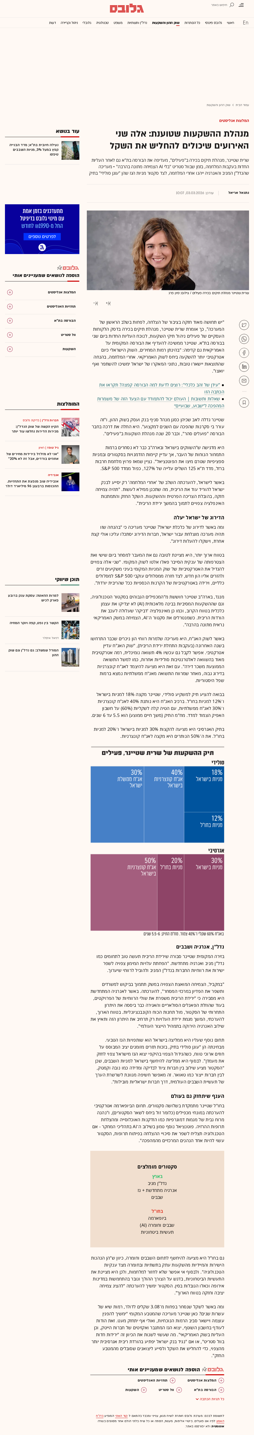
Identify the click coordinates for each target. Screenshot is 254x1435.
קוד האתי (121, 1416)
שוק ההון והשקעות (166, 22)
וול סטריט (166, 1389)
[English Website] (246, 22)
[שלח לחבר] (244, 381)
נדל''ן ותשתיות (137, 22)
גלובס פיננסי (213, 22)
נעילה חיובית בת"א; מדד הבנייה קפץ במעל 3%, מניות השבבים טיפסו (34, 150)
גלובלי (87, 22)
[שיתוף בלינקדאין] (244, 367)
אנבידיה (53, 475)
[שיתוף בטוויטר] (244, 325)
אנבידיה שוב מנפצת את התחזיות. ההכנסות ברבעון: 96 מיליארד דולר (32, 483)
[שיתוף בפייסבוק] (244, 353)
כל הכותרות (192, 22)
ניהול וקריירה (69, 22)
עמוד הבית (242, 105)
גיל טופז (53, 448)
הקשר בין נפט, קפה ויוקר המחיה (34, 623)
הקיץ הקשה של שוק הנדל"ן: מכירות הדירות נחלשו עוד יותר (35, 429)
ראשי (230, 22)
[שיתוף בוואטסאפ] (244, 339)
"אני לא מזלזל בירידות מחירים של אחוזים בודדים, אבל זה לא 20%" (32, 456)
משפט (118, 22)
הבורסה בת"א (205, 1389)
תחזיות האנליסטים (153, 1380)
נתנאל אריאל (238, 193)
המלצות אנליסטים (234, 120)
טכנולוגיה (102, 22)
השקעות (132, 1389)
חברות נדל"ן (50, 420)
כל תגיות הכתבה (212, 1399)
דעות (52, 22)
